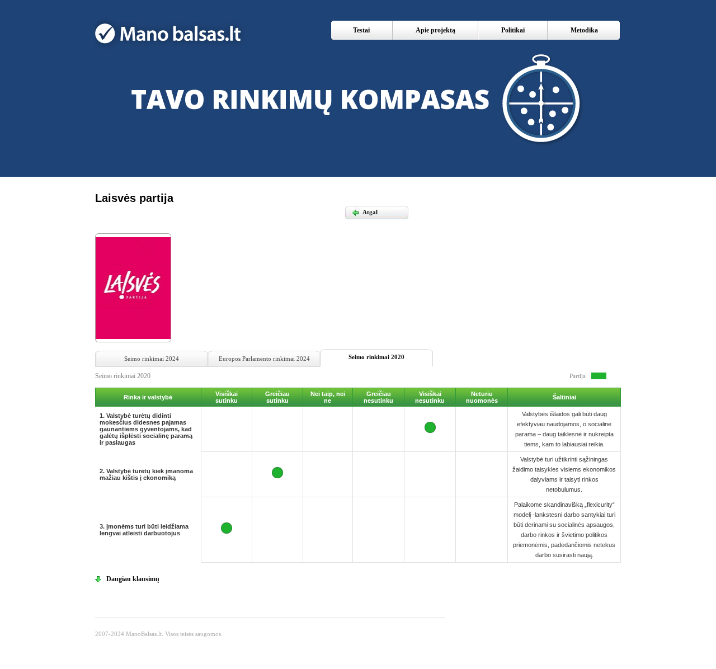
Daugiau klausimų (132, 579)
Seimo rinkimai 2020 (376, 357)
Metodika (584, 30)
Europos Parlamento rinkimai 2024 (264, 358)
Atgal (364, 212)
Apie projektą (435, 30)
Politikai (513, 30)
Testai (361, 30)
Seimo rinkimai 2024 (151, 358)
